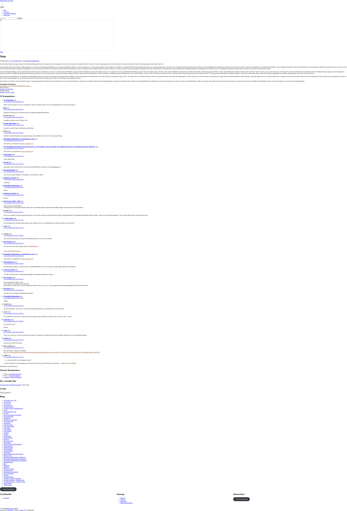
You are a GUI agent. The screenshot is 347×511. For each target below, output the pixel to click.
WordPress (10, 510)
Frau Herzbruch (8, 425)
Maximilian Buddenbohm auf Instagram (15, 459)
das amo (6, 162)
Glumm (6, 434)
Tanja (5, 330)
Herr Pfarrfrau (8, 241)
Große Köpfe (7, 436)
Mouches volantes (9, 468)
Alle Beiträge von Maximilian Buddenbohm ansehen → (16, 86)
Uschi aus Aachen (9, 269)
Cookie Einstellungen (8, 489)
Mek (5, 464)
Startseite (122, 498)
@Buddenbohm (32, 246)
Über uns (6, 12)
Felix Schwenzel (8, 421)
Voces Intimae (8, 483)
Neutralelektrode (9, 262)
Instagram (6, 498)
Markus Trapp (8, 455)
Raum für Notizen (9, 473)
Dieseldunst (7, 418)
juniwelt (6, 338)
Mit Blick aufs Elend (16, 374)
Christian (6, 377)
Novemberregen (8, 470)
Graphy (21, 510)
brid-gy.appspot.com (27, 143)
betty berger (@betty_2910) (12, 201)
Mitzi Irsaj (6, 467)
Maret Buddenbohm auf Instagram (13, 454)
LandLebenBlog (8, 451)
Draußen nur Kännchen (10, 420)
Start (5, 10)
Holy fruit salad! (8, 441)
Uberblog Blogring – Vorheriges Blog (14, 482)
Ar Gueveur (7, 403)
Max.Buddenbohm (9, 170)
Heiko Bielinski (8, 438)
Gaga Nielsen (7, 431)
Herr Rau (6, 439)
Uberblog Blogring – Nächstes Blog (14, 480)
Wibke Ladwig (8, 485)
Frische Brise (7, 429)
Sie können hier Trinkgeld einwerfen (10, 385)
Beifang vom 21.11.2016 (7, 92)
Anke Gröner (7, 402)
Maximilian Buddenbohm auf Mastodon (15, 460)
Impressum (7, 15)
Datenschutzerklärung (10, 13)
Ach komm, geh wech (10, 400)
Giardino (6, 433)
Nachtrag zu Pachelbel (6, 89)
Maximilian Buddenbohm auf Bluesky (14, 457)
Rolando (6, 475)
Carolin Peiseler (8, 218)
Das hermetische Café (10, 412)
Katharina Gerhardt (10, 178)
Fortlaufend (7, 423)
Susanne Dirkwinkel (10, 123)
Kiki (5, 108)
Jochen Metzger (8, 446)
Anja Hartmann (8, 100)
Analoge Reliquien (14, 375)
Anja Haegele (8, 154)
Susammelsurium (8, 477)
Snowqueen (7, 288)
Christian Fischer (8, 407)
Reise (1, 52)
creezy (6, 226)
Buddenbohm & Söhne (6, 1)
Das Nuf (6, 413)
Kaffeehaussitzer (8, 447)
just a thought (8, 277)
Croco (5, 410)
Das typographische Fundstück (12, 415)
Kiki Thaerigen (8, 449)
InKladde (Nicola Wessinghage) (13, 444)
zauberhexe (7, 319)
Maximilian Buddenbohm (11, 185)
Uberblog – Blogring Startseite (12, 478)
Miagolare (6, 465)
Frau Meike (7, 428)
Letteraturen (7, 452)
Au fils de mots (8, 405)
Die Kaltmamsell (8, 416)
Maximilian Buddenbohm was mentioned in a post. (19, 139)
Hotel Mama (7, 442)
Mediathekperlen (8, 462)
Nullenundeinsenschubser (11, 472)
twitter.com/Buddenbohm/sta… (12, 251)
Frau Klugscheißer (9, 426)
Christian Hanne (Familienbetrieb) (13, 408)
